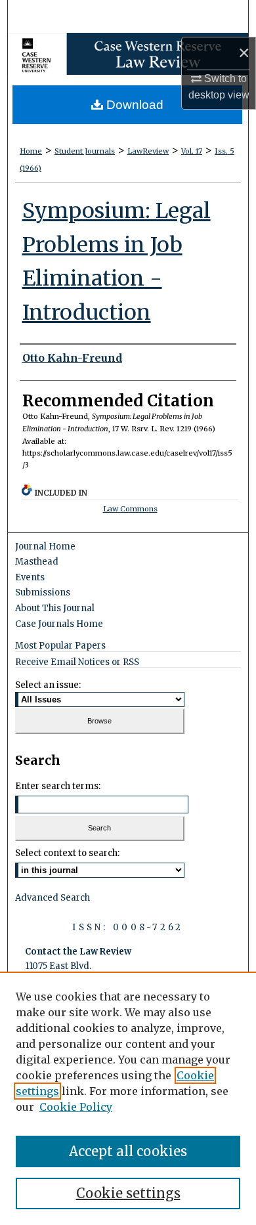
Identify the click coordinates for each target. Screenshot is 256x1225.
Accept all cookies (128, 1151)
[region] (128, 1098)
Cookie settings (128, 1193)
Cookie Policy (75, 1106)
